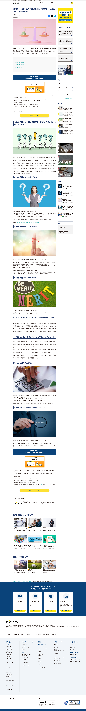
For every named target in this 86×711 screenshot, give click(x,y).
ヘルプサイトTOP (73, 659)
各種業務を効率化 (25, 662)
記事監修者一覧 (46, 634)
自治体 (39, 659)
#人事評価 (60, 227)
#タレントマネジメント (63, 229)
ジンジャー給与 (8, 660)
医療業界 (39, 657)
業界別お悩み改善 (56, 652)
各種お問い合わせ (54, 634)
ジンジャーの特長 (25, 657)
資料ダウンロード (56, 644)
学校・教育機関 (40, 654)
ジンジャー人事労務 (9, 648)
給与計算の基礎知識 (57, 660)
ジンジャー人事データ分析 (10, 681)
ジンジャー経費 (8, 667)
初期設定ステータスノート (74, 662)
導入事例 (23, 649)
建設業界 (39, 652)
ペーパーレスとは (56, 653)
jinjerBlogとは (38, 634)
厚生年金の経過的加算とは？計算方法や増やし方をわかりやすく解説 (68, 119)
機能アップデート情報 (73, 661)
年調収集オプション (9, 652)
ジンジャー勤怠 (8, 656)
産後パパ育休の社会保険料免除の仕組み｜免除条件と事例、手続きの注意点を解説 (68, 107)
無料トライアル (72, 647)
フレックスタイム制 (41, 667)
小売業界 (39, 664)
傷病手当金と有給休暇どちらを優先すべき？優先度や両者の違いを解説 (68, 125)
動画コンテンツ (56, 646)
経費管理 (14, 14)
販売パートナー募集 (73, 654)
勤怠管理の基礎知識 (57, 658)
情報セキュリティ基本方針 (29, 700)
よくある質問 (24, 646)
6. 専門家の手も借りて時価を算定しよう (21, 69)
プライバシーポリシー (19, 700)
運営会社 (7, 700)
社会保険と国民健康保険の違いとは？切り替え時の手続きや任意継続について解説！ (68, 113)
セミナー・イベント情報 (57, 647)
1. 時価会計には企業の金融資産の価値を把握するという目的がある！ (26, 60)
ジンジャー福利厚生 (9, 689)
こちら (40, 110)
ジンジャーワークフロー (9, 663)
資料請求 (71, 646)
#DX (64, 227)
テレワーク (40, 670)
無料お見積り (72, 649)
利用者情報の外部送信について (11, 702)
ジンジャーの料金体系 (25, 647)
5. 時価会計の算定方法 (18, 67)
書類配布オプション (9, 651)
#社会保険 (66, 232)
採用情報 (25, 702)
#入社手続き (61, 232)
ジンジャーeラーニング (9, 685)
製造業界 (39, 655)
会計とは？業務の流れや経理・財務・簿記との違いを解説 (28, 222)
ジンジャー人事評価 (9, 674)
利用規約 (12, 700)
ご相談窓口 (72, 644)
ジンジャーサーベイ (9, 678)
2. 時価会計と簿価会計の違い (19, 62)
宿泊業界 (39, 661)
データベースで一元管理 (26, 660)
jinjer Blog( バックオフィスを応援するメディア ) (59, 650)
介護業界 (39, 658)
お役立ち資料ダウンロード (64, 2)
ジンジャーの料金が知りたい (51, 2)
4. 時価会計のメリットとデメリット (20, 65)
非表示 (18, 58)
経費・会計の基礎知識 (57, 663)
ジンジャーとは (24, 644)
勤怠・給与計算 (65, 121)
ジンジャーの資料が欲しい (39, 2)
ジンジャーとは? (30, 2)
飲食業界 (39, 651)
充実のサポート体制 (26, 665)
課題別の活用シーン (42, 644)
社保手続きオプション (9, 649)
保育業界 (39, 662)
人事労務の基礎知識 (57, 661)
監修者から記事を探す (68, 98)
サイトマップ (20, 702)
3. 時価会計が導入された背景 (19, 64)
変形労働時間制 (40, 668)
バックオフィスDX (29, 634)
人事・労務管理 (65, 109)
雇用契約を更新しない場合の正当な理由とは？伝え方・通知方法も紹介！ (68, 131)
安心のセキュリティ (26, 663)
